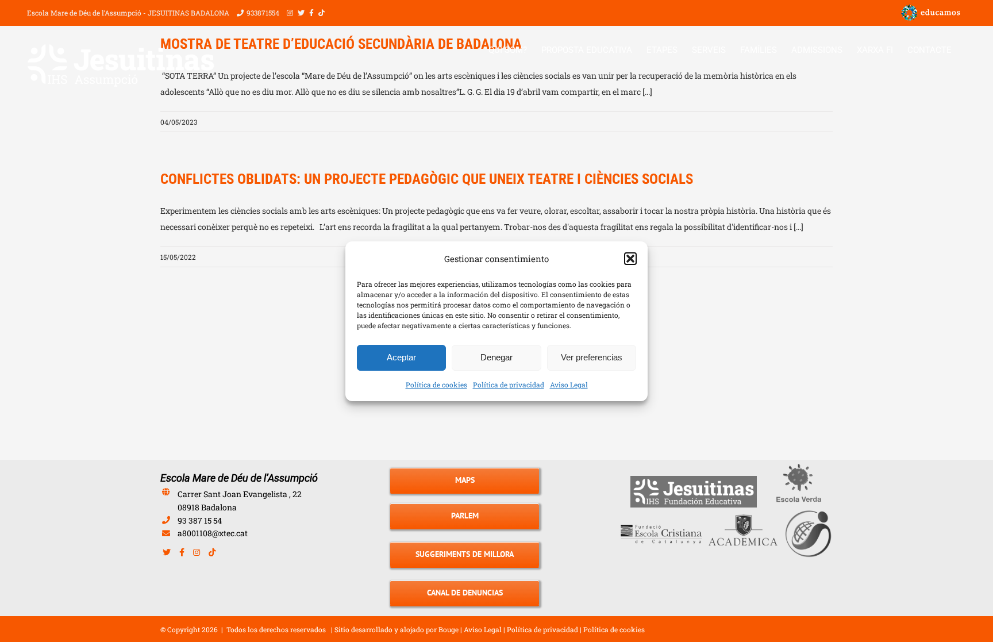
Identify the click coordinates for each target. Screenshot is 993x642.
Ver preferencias (591, 357)
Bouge (448, 629)
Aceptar (401, 357)
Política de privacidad (508, 384)
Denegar (496, 357)
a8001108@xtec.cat (213, 533)
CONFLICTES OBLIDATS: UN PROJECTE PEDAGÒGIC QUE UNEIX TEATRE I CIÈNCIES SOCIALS (426, 179)
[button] (630, 258)
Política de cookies (436, 384)
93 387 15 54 (200, 520)
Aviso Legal (569, 384)
